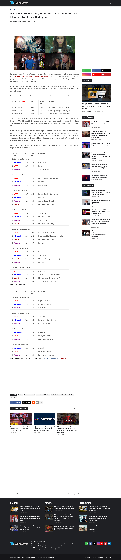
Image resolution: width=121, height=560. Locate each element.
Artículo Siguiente (73, 494)
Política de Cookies (98, 557)
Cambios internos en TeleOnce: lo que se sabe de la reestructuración (100, 192)
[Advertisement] (44, 28)
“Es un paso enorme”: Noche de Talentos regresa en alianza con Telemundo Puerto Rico (100, 233)
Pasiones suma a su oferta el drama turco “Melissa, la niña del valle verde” (99, 508)
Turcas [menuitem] (49, 8)
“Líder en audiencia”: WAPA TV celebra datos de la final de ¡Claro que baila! (20, 428)
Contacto (108, 557)
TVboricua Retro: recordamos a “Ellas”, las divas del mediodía (64, 507)
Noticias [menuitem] (22, 8)
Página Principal (14, 10)
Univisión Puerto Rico (57, 394)
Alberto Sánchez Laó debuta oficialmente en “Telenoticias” (100, 202)
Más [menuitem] (86, 8)
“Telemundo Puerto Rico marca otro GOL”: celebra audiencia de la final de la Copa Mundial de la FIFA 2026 (67, 429)
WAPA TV (14, 397)
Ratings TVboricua (29, 394)
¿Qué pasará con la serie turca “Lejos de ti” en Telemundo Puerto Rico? (98, 518)
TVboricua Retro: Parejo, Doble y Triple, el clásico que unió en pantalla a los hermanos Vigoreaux (64, 517)
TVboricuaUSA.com (29, 557)
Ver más (76, 408)
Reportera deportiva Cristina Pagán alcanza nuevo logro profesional (100, 145)
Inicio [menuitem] (14, 8)
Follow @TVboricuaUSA (50, 358)
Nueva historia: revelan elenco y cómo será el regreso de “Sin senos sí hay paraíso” (100, 155)
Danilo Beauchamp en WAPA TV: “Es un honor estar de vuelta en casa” (100, 123)
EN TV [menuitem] (31, 8)
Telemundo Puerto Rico (42, 394)
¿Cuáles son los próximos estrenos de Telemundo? (99, 176)
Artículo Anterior (15, 494)
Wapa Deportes (69, 394)
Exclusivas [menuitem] (70, 8)
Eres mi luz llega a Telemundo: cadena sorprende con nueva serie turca (98, 527)
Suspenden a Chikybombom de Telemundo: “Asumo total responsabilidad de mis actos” (100, 222)
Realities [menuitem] (40, 8)
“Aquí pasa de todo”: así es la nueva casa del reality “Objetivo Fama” (96, 106)
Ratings (22, 10)
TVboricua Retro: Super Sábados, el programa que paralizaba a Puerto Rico (65, 528)
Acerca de (87, 557)
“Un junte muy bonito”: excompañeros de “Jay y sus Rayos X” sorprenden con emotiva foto (100, 134)
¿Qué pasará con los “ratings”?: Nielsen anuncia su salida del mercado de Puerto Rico (44, 428)
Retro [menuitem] (79, 8)
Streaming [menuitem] (59, 8)
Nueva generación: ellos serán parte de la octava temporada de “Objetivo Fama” (99, 167)
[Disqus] (44, 463)
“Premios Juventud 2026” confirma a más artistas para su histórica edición (100, 211)
